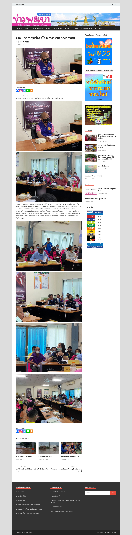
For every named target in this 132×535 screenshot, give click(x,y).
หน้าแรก (19, 28)
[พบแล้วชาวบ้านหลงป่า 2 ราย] (71, 448)
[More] (31, 90)
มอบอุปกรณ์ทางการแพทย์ (93, 176)
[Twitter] (113, 4)
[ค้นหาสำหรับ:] (100, 493)
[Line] (28, 90)
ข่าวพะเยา (29, 532)
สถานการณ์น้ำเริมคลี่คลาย (24, 457)
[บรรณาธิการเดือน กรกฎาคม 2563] (91, 189)
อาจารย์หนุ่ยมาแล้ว (104, 166)
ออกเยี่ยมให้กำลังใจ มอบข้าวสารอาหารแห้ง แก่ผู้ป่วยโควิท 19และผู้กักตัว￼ (106, 157)
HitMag (114, 532)
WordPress (106, 532)
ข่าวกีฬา (67, 28)
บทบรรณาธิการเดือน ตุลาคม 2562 (96, 198)
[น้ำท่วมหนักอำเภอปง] (49, 448)
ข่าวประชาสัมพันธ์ (86, 28)
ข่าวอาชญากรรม (38, 28)
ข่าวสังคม (48, 28)
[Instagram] (115, 4)
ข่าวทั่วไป (27, 28)
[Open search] (115, 28)
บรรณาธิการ (98, 28)
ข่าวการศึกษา (58, 28)
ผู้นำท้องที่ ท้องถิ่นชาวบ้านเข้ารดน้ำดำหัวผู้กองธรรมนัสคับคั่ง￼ (107, 136)
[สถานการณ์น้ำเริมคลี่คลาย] (26, 448)
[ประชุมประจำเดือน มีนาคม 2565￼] (91, 145)
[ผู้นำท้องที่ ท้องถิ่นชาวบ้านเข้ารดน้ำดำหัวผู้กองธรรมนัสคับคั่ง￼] (91, 135)
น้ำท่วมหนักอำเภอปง (45, 457)
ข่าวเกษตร (75, 28)
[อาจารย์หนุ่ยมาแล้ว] (91, 166)
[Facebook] (110, 4)
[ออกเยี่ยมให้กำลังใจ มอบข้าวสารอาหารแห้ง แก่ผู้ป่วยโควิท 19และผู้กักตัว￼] (91, 155)
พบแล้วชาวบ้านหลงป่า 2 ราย (70, 457)
